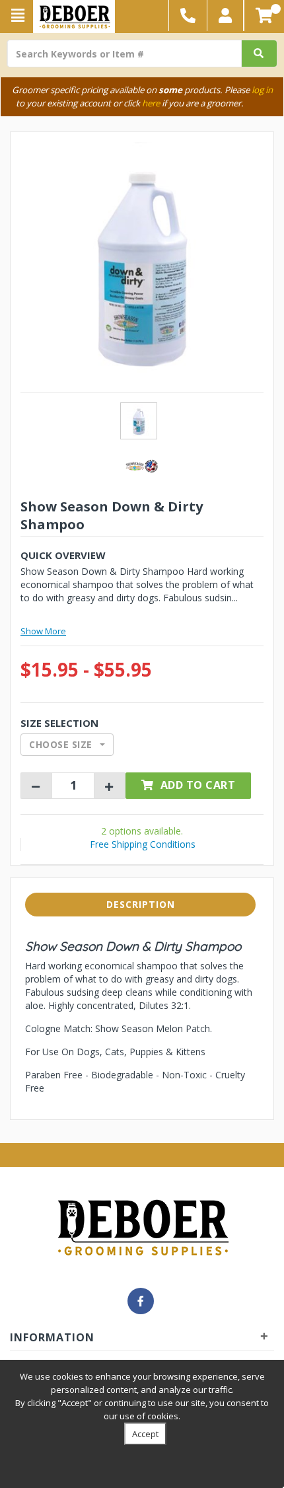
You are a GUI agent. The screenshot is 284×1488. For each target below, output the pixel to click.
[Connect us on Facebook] (140, 1301)
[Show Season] (142, 465)
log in (262, 90)
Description (140, 904)
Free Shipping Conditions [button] (142, 844)
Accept (145, 1434)
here (151, 103)
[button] (225, 15)
